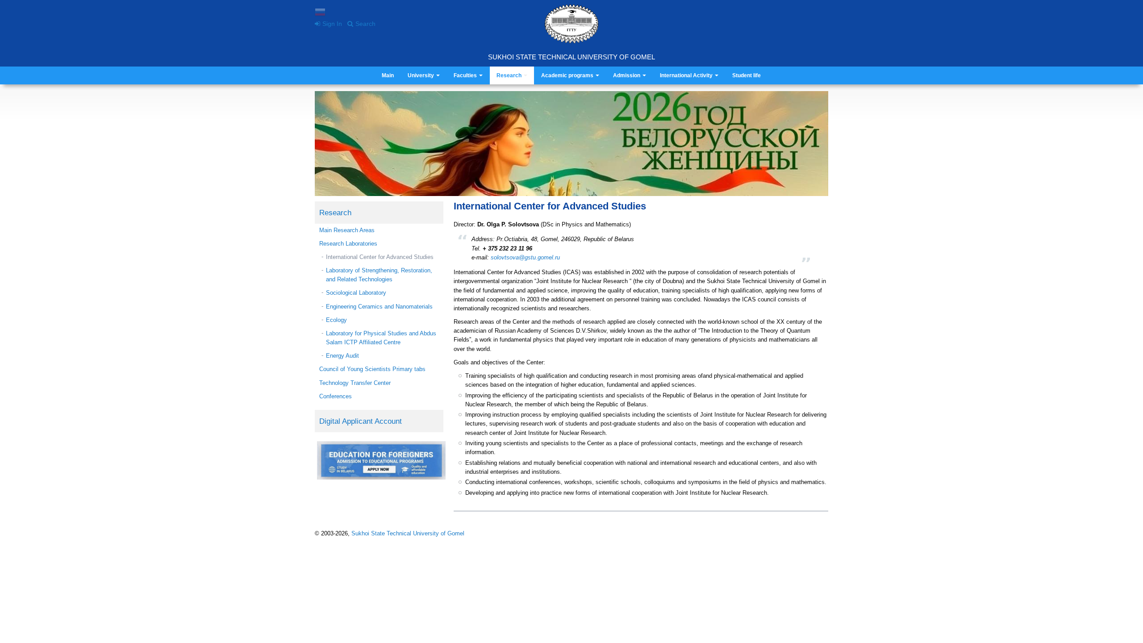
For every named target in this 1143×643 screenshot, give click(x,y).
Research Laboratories (348, 243)
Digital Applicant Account (360, 421)
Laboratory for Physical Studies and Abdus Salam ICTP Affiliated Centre (381, 338)
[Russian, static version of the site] (320, 13)
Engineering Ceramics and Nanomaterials (379, 306)
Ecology (336, 320)
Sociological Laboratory (356, 292)
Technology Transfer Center (355, 383)
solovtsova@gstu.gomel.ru (525, 257)
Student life (746, 75)
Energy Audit (342, 355)
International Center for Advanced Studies (380, 257)
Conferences (335, 396)
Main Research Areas (347, 230)
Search (365, 23)
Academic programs (568, 75)
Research (509, 75)
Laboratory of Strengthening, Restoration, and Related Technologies (379, 275)
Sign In (332, 23)
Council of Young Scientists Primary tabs (372, 369)
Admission (627, 75)
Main (388, 75)
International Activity (687, 75)
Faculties (466, 75)
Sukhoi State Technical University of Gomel (571, 57)
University (421, 75)
